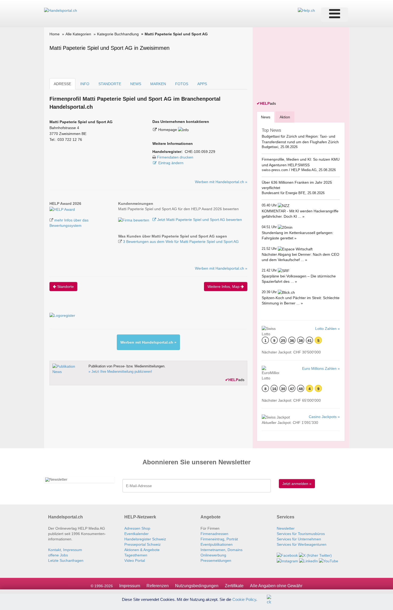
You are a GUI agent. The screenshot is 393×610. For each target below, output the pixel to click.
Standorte (65, 286)
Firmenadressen (214, 534)
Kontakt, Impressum (65, 550)
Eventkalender (136, 534)
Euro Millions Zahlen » (321, 368)
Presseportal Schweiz (142, 544)
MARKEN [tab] (158, 84)
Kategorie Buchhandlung (118, 34)
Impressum (129, 585)
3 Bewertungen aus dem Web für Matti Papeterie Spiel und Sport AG (181, 241)
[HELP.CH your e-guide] (306, 10)
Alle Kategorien (78, 34)
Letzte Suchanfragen (65, 560)
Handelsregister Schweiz (145, 539)
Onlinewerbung (213, 555)
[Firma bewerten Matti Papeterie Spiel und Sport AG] (134, 219)
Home (54, 34)
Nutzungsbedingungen (196, 585)
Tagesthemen (135, 555)
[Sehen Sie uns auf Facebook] (287, 555)
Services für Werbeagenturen (301, 544)
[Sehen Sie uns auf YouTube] (328, 561)
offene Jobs (58, 555)
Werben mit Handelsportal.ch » (221, 182)
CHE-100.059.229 (200, 151)
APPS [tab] (202, 84)
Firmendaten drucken (175, 157)
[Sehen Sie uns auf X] (315, 555)
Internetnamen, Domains (221, 550)
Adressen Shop (137, 528)
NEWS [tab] (135, 84)
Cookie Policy (244, 599)
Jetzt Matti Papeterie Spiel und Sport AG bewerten (199, 219)
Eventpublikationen (217, 544)
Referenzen (158, 585)
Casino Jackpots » (324, 417)
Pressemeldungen (216, 560)
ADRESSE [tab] (62, 84)
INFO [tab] (84, 84)
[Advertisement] (297, 64)
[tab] (266, 116)
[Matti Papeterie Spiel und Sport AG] (62, 209)
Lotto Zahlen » (327, 328)
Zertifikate (234, 585)
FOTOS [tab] (181, 84)
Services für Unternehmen (299, 539)
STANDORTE (109, 84)
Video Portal (134, 560)
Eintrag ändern (170, 163)
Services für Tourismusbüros (301, 534)
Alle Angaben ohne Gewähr (276, 585)
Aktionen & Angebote (142, 550)
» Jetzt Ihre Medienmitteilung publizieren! (120, 372)
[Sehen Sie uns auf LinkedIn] (308, 561)
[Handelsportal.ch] (60, 10)
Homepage (168, 129)
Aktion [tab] (285, 117)
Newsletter (286, 528)
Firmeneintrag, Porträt (219, 539)
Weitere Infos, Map (224, 286)
